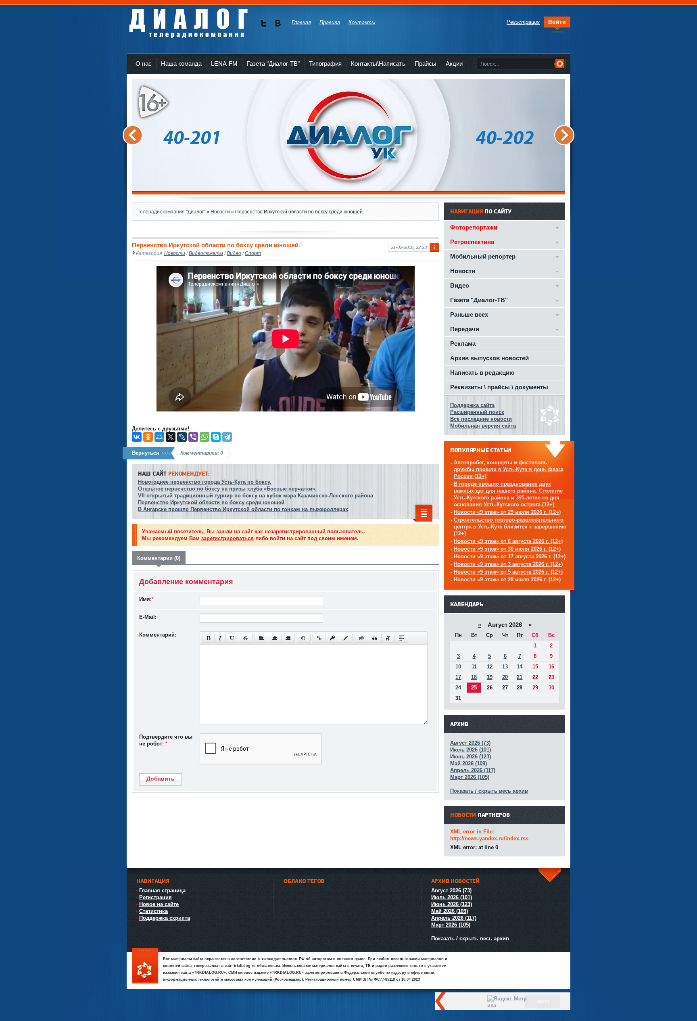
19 (489, 677)
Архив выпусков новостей (489, 358)
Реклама (463, 343)
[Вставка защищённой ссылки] (332, 638)
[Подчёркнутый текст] (232, 638)
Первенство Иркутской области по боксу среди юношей (211, 502)
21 (519, 677)
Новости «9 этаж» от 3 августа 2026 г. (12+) (508, 564)
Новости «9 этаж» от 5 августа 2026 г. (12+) (508, 572)
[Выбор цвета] (346, 638)
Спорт (253, 253)
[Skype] (216, 437)
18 (474, 677)
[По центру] (275, 638)
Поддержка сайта (472, 405)
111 (147, 966)
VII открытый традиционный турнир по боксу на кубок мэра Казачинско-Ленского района (255, 496)
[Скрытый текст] (361, 638)
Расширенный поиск (477, 412)
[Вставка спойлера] (401, 638)
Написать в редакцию (482, 372)
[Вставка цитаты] (375, 638)
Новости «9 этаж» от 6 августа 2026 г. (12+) (508, 541)
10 (458, 667)
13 (505, 667)
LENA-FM (224, 63)
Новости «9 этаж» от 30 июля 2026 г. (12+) (507, 549)
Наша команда (181, 63)
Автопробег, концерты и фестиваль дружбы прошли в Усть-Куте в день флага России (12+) (508, 469)
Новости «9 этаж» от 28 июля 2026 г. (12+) (507, 579)
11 (474, 667)
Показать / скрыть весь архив (489, 791)
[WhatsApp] (204, 437)
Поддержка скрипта (164, 918)
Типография (325, 63)
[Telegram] (227, 437)
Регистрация (155, 897)
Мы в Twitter (264, 24)
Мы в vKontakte (278, 24)
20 (505, 677)
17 (458, 677)
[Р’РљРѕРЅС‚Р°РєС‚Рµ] (137, 437)
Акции (454, 63)
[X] (170, 437)
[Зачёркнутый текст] (246, 638)
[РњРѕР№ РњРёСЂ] (159, 437)
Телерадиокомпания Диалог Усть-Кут (188, 20)
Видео (234, 253)
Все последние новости (481, 419)
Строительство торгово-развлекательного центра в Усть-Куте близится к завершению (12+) (510, 527)
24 (458, 688)
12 (489, 667)
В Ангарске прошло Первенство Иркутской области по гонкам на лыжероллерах (243, 509)
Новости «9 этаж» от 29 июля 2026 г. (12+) (507, 512)
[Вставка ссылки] (319, 638)
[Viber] (193, 437)
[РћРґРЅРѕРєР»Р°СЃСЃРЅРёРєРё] (148, 437)
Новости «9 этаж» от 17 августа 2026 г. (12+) (510, 556)
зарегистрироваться (227, 538)
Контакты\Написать (378, 63)
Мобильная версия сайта (483, 426)
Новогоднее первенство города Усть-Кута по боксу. (204, 482)
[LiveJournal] (182, 437)
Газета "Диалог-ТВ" (273, 63)
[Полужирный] (208, 638)
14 (519, 667)
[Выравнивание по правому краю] (288, 638)
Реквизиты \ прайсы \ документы (499, 387)
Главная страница (162, 890)
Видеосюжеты (206, 253)
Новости (174, 253)
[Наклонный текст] (220, 638)
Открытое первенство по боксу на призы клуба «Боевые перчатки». (227, 489)
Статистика (153, 911)
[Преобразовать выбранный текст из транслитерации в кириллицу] (388, 638)
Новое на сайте (159, 904)
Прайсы (425, 63)
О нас (144, 63)
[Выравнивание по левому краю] (261, 638)
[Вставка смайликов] (304, 638)
